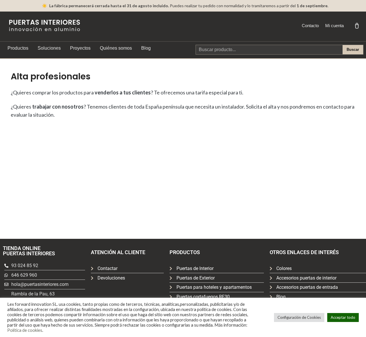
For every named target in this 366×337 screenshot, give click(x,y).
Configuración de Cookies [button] (299, 317)
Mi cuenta (334, 25)
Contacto (310, 25)
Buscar (353, 49)
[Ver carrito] (356, 26)
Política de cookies (24, 330)
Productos (18, 48)
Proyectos (80, 48)
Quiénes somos (116, 48)
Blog (146, 48)
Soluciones (49, 48)
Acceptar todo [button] (343, 317)
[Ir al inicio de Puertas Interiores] (44, 25)
